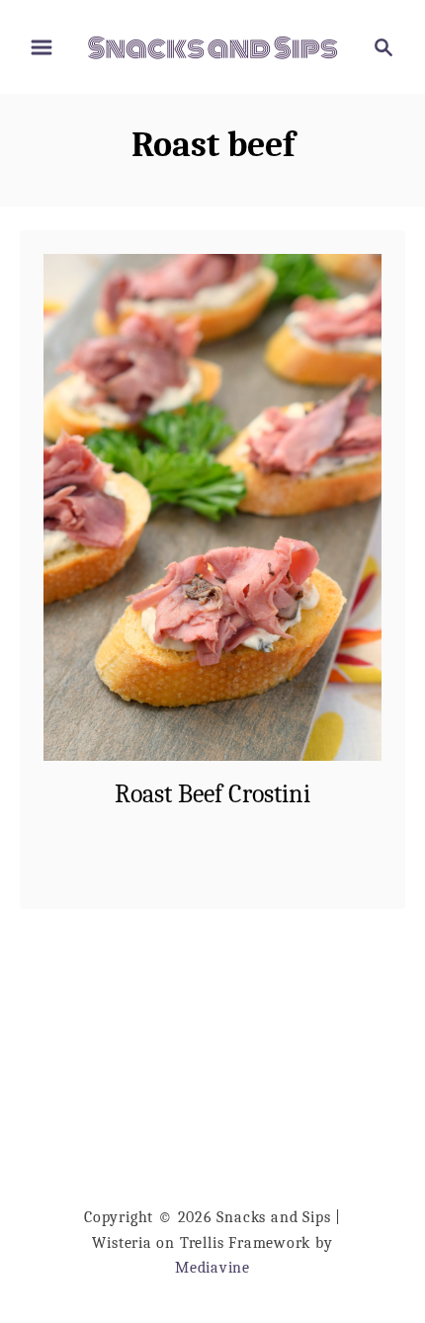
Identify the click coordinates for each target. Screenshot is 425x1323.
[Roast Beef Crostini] (212, 507)
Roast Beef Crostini (212, 794)
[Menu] (41, 47)
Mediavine (212, 1268)
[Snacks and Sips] (212, 47)
